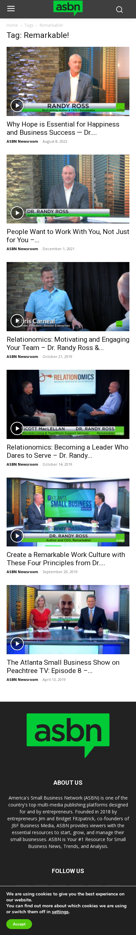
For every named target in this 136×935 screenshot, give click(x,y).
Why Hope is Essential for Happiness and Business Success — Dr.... (63, 128)
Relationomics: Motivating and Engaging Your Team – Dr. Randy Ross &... (68, 344)
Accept (19, 924)
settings (60, 912)
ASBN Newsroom (22, 141)
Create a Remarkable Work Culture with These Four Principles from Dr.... (66, 559)
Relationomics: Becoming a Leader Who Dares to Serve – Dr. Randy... (67, 451)
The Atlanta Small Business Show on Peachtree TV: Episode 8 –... (63, 666)
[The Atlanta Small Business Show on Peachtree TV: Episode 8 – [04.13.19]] (68, 619)
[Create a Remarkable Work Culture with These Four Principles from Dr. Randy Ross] (68, 512)
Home (12, 25)
